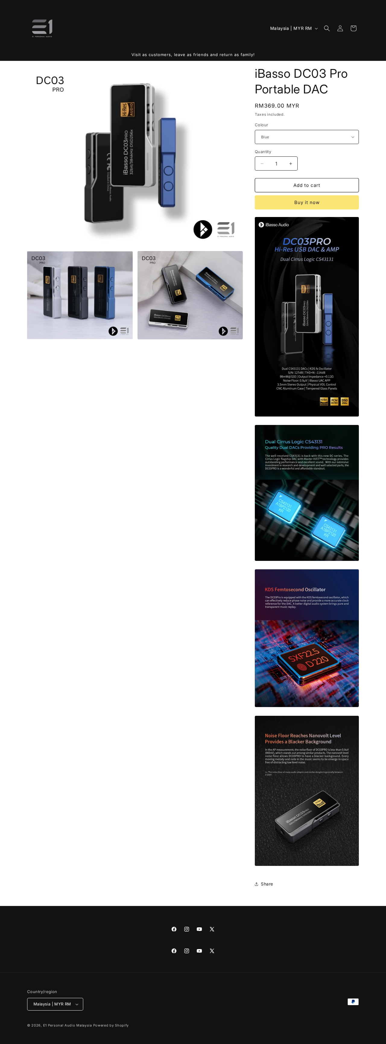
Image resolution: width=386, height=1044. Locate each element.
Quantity (263, 151)
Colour (261, 124)
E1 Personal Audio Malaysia (67, 1025)
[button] (327, 28)
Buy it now (307, 202)
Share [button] (267, 883)
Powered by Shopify (111, 1025)
